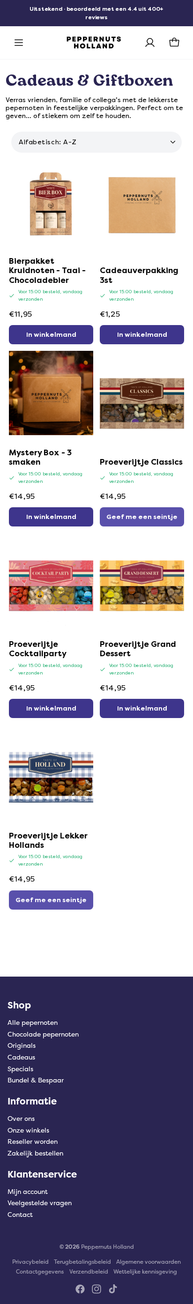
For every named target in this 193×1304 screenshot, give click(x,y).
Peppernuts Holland (107, 1247)
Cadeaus (21, 1057)
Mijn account (27, 1192)
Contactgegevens (40, 1271)
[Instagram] (96, 1289)
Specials (20, 1069)
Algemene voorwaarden (148, 1262)
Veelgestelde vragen (39, 1203)
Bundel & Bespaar (35, 1080)
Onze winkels (28, 1130)
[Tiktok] (113, 1289)
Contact (20, 1215)
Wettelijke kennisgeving (145, 1271)
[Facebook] (80, 1289)
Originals (21, 1046)
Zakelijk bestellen (35, 1153)
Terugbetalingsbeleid (82, 1262)
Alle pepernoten (32, 1023)
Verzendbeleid (88, 1271)
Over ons (21, 1119)
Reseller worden (32, 1142)
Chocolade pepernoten (43, 1034)
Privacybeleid (30, 1262)
